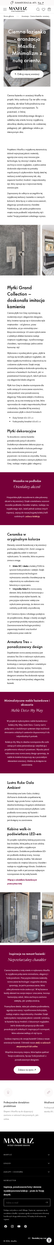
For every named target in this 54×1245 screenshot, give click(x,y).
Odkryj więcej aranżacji (28, 74)
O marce (8, 1129)
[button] (5, 9)
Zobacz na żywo (25, 1069)
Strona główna (9, 16)
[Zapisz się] (46, 1202)
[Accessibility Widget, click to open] (49, 1240)
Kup (39, 2)
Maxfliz (14, 1241)
